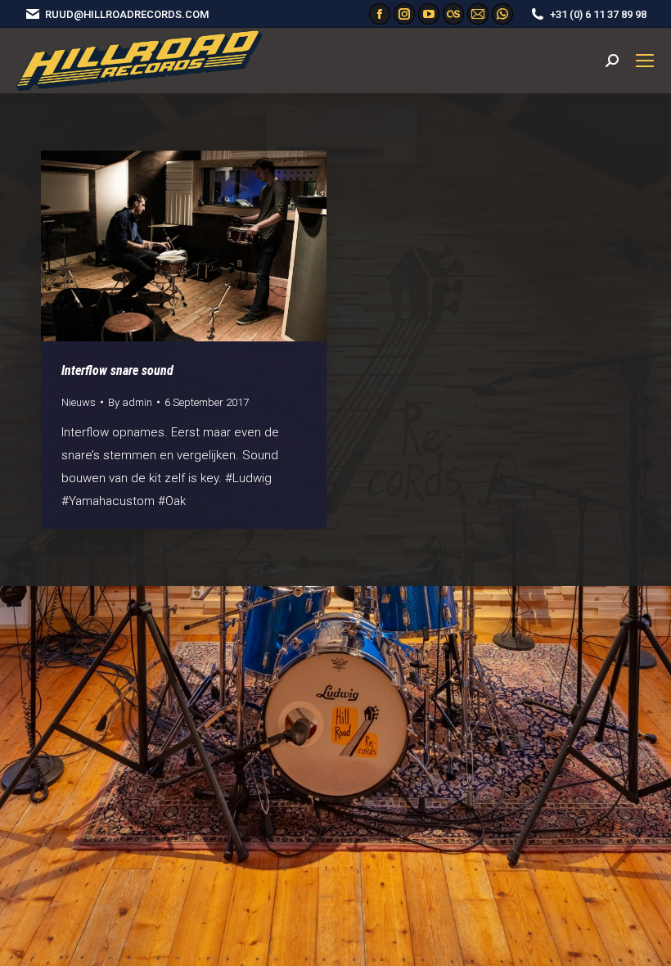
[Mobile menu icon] (645, 60)
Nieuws (78, 402)
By (130, 402)
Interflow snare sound (117, 370)
